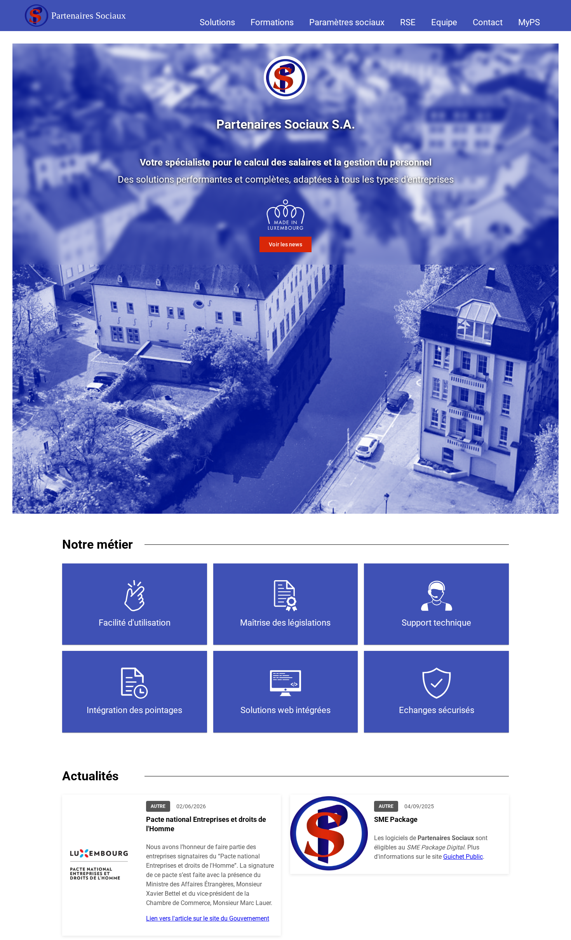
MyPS (529, 22)
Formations (272, 22)
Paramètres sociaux (347, 22)
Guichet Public (463, 856)
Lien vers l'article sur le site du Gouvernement (207, 918)
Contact (488, 22)
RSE (408, 22)
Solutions (217, 22)
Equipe (444, 22)
